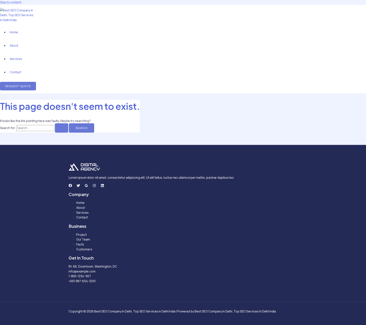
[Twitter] (78, 186)
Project (81, 235)
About (14, 45)
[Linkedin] (102, 186)
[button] (18, 86)
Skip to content (10, 2)
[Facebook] (70, 186)
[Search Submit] (61, 128)
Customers (84, 249)
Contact (15, 72)
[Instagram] (94, 186)
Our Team (83, 239)
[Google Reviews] (86, 186)
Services (16, 59)
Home (14, 32)
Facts (80, 244)
